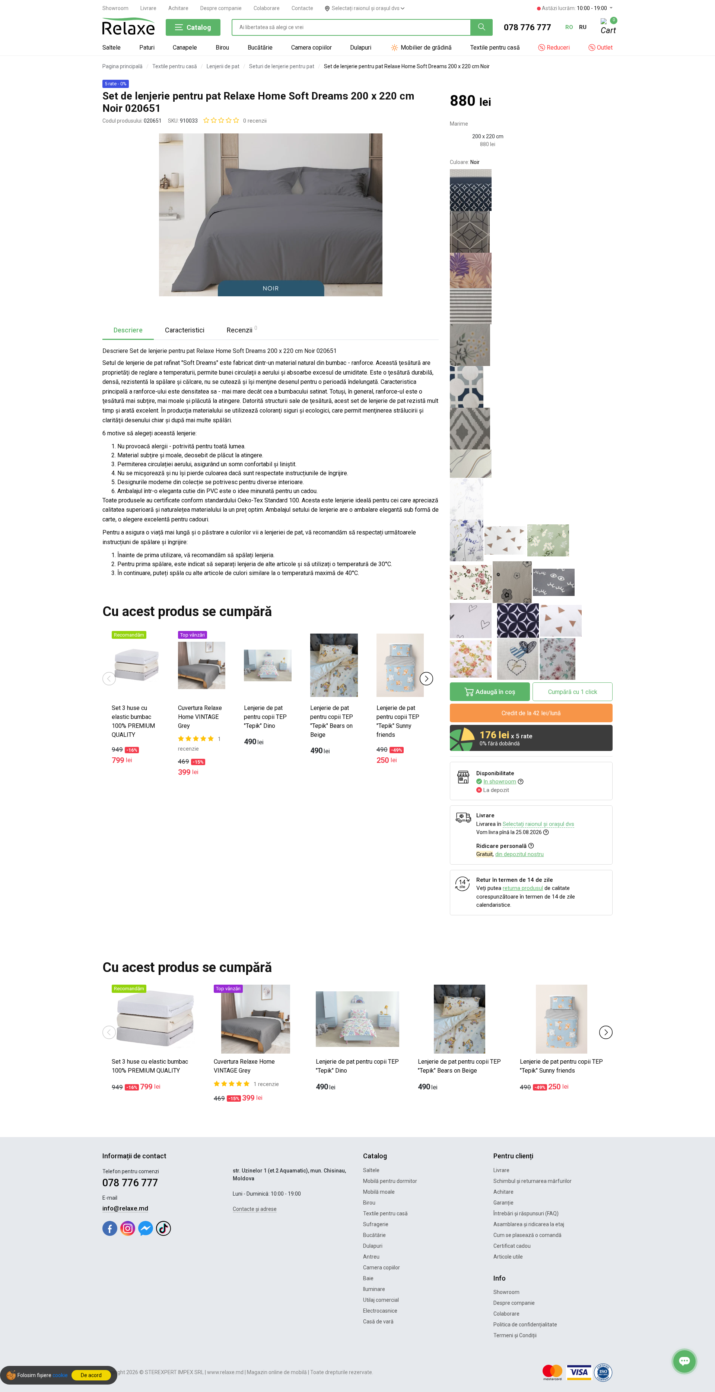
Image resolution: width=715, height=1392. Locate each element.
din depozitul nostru (519, 854)
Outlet (604, 47)
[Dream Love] (517, 659)
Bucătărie (260, 47)
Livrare (148, 8)
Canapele (185, 47)
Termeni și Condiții (515, 1335)
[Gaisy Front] (548, 540)
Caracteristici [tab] (184, 330)
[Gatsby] (518, 620)
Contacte (302, 8)
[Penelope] (471, 582)
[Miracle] (512, 582)
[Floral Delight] (557, 659)
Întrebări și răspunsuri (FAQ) (526, 1213)
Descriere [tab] (128, 330)
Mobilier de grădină (425, 47)
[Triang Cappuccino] (561, 621)
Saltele (111, 47)
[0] (607, 28)
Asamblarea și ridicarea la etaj (528, 1224)
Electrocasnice (380, 1311)
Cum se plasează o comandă (527, 1235)
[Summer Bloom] (466, 540)
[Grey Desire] (531, 428)
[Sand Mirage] (531, 463)
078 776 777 (527, 27)
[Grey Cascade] (531, 306)
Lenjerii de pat (223, 66)
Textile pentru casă (495, 47)
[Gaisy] (531, 345)
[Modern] (531, 387)
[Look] (554, 582)
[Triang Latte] (505, 540)
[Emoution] (531, 270)
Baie (368, 1278)
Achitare (178, 8)
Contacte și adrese (255, 1209)
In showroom (499, 781)
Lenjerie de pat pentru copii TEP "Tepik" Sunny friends (397, 721)
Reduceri (557, 47)
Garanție (503, 1203)
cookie (60, 1375)
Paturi (147, 47)
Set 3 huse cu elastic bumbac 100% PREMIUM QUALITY (133, 721)
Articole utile (508, 1257)
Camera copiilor (311, 47)
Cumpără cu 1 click (572, 691)
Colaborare (267, 8)
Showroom (115, 8)
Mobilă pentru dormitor (390, 1181)
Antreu (371, 1257)
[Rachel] (471, 620)
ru (583, 27)
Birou (222, 47)
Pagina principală (122, 66)
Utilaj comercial (381, 1300)
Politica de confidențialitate (525, 1325)
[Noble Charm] (531, 190)
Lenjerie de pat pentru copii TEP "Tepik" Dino (265, 716)
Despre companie (221, 8)
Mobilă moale (379, 1192)
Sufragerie (375, 1224)
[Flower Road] (471, 659)
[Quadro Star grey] (531, 232)
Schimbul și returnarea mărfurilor (532, 1181)
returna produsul (523, 888)
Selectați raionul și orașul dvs (366, 8)
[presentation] (109, 678)
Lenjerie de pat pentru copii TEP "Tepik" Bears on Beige (331, 721)
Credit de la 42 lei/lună (531, 713)
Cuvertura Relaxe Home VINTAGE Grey (200, 716)
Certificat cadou (512, 1246)
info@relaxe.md (125, 1208)
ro (569, 27)
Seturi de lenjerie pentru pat (281, 66)
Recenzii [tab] (242, 329)
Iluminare (374, 1289)
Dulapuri (360, 47)
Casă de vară (378, 1322)
